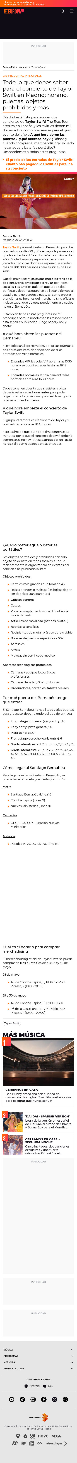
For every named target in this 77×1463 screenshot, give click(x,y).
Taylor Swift (11, 247)
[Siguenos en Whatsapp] (65, 1401)
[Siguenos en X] (54, 1401)
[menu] (71, 10)
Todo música (38, 67)
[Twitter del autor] (19, 236)
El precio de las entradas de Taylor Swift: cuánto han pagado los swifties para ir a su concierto (39, 164)
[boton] (55, 1349)
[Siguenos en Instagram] (33, 1401)
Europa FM (9, 67)
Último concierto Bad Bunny (19, 2)
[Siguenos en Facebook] (44, 1401)
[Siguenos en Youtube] (11, 1401)
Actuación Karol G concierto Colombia (24, 4)
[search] (62, 11)
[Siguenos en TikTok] (22, 1401)
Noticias (23, 67)
